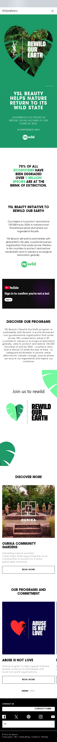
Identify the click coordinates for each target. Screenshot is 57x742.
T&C (15, 737)
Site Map (45, 737)
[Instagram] (41, 716)
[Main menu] (53, 10)
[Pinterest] (28, 716)
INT (5, 724)
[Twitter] (16, 716)
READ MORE (28, 570)
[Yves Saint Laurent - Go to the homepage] (10, 11)
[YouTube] (53, 716)
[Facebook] (4, 716)
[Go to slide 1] (25, 691)
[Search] (45, 10)
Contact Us (36, 737)
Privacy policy (7, 737)
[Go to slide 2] (32, 691)
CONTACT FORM (43, 709)
